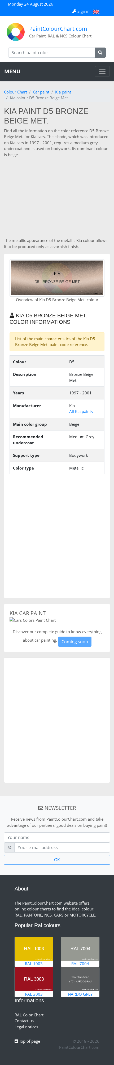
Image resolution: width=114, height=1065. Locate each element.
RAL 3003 (34, 994)
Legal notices (26, 1026)
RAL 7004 (80, 963)
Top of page (29, 1041)
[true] (100, 53)
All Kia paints (81, 411)
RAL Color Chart (29, 1014)
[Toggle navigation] (102, 71)
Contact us (24, 1020)
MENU (12, 71)
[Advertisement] (57, 197)
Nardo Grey (80, 994)
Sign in (83, 11)
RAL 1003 (34, 963)
